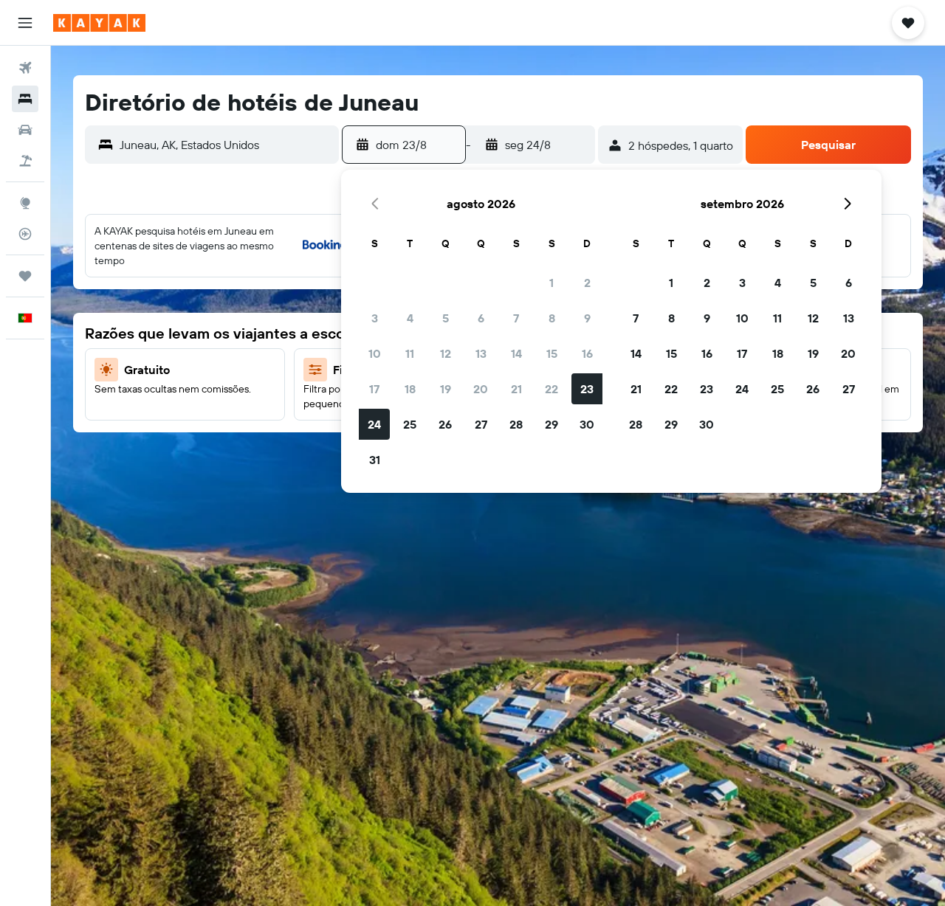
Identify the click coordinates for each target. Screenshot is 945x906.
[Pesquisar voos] (25, 68)
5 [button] (445, 318)
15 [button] (551, 353)
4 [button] (410, 318)
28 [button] (516, 424)
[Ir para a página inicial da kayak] (99, 23)
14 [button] (516, 353)
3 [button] (374, 318)
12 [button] (445, 353)
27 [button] (481, 424)
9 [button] (587, 318)
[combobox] (225, 144)
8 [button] (552, 318)
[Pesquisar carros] (25, 130)
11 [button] (409, 353)
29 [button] (551, 424)
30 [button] (587, 424)
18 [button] (410, 388)
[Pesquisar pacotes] (25, 161)
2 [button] (587, 282)
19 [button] (445, 388)
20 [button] (480, 388)
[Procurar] (25, 99)
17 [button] (374, 388)
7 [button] (516, 318)
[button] (25, 23)
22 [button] (551, 388)
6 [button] (481, 318)
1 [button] (551, 282)
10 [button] (374, 353)
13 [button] (481, 353)
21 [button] (516, 388)
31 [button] (374, 459)
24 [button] (374, 424)
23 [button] (587, 388)
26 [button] (445, 424)
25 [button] (409, 424)
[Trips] (25, 276)
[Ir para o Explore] (25, 203)
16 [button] (587, 353)
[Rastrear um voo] (25, 234)
